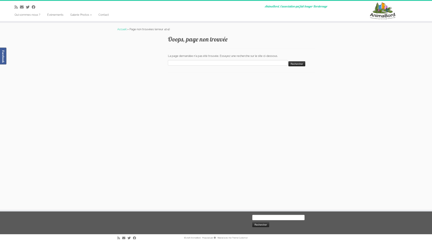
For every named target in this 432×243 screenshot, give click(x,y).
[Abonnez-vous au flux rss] (17, 7)
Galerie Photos (80, 14)
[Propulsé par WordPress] (215, 237)
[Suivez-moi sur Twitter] (29, 7)
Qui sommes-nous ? (27, 14)
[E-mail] (23, 7)
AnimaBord (196, 238)
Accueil (121, 29)
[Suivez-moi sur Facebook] (35, 7)
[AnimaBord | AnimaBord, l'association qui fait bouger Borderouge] (382, 11)
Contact (103, 14)
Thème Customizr (240, 238)
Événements (55, 14)
